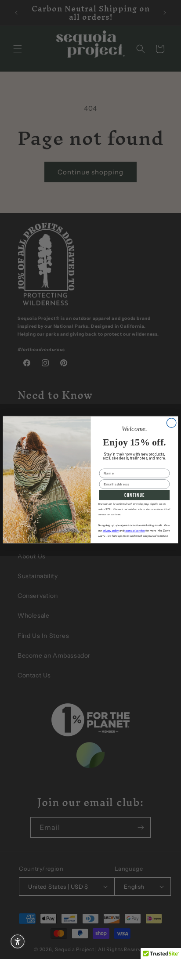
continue (134, 495)
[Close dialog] (171, 422)
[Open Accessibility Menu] (17, 941)
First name (109, 465)
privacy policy (111, 530)
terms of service (134, 530)
